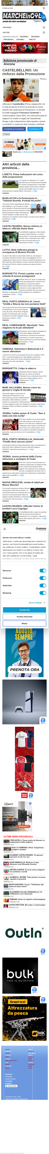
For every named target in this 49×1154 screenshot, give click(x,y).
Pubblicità (8, 1083)
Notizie (9, 32)
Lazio (6, 1062)
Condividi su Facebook (14, 129)
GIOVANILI (20, 39)
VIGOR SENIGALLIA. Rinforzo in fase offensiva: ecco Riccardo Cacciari (24, 863)
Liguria (7, 1064)
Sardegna (31, 1057)
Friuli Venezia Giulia (11, 1060)
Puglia (30, 1055)
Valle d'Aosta (32, 1053)
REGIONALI (35, 37)
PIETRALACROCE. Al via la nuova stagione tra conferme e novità (27, 870)
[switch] (42, 578)
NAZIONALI (24, 37)
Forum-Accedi (10, 8)
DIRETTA (32, 39)
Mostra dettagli (35, 603)
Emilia (7, 1057)
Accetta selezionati (24, 617)
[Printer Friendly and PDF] (6, 134)
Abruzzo (7, 1049)
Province (10, 27)
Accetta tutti (25, 610)
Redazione (8, 1074)
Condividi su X (35, 129)
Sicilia (30, 1058)
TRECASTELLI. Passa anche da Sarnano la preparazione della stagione (27, 841)
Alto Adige (31, 1064)
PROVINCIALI (9, 39)
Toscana (30, 1060)
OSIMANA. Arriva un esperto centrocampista (27, 899)
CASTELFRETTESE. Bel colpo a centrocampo (27, 905)
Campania (8, 1055)
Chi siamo (8, 1076)
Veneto (30, 1068)
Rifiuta (24, 623)
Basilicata (8, 1051)
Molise (30, 1049)
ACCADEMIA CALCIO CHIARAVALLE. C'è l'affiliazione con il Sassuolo (26, 893)
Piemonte (31, 1051)
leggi (35, 191)
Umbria (30, 1066)
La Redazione (27, 152)
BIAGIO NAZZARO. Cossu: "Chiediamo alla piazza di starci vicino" (26, 885)
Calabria (7, 1053)
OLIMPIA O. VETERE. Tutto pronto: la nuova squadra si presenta (27, 878)
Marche (7, 1068)
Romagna (8, 1058)
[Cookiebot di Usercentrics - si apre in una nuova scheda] (35, 529)
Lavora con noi (10, 1079)
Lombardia (8, 1066)
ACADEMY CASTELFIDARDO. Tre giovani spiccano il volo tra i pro (26, 856)
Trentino (30, 1062)
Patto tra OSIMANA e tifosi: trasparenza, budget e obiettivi (28, 848)
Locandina (8, 1081)
